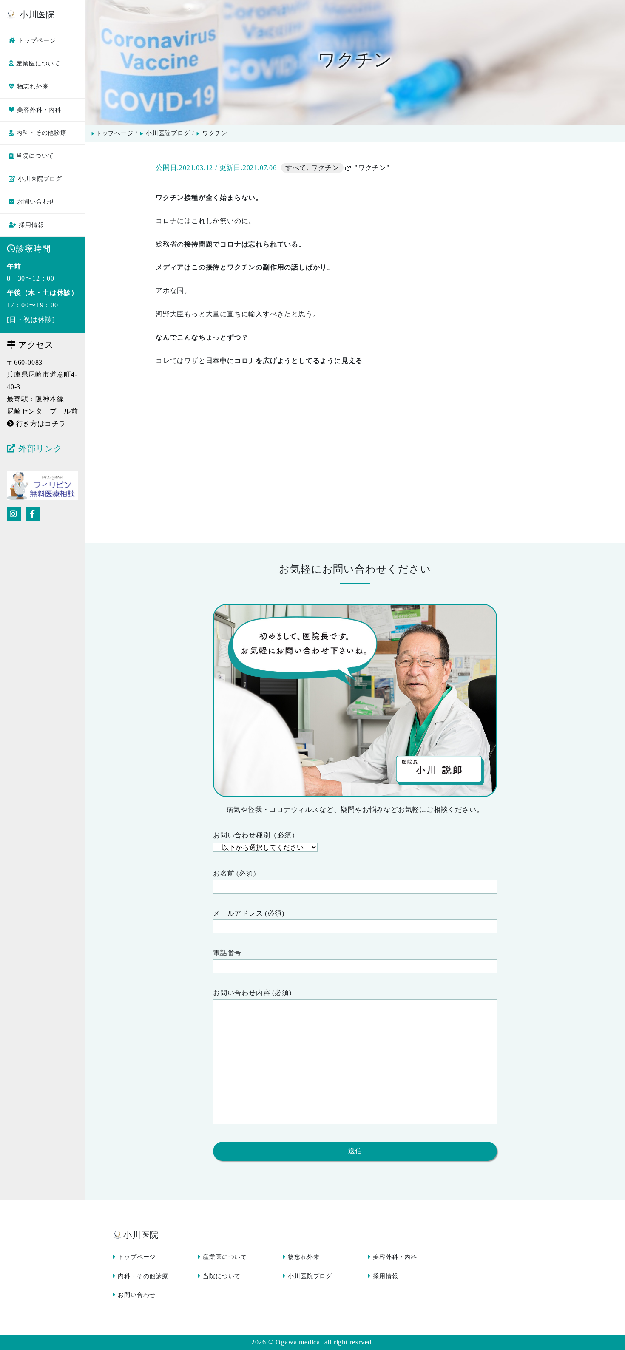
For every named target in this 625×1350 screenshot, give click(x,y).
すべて (296, 167)
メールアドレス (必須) (248, 913)
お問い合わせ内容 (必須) (252, 992)
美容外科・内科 (39, 110)
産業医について (38, 63)
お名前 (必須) (234, 873)
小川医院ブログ (40, 179)
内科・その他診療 (41, 133)
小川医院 (36, 14)
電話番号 (227, 952)
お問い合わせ (36, 202)
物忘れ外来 (32, 86)
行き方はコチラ (41, 423)
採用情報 (31, 225)
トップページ (37, 40)
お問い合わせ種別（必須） (256, 835)
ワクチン (325, 167)
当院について (35, 156)
